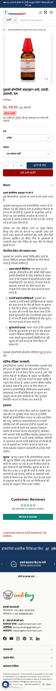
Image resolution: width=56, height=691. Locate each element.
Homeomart (15, 674)
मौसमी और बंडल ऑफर (15, 549)
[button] (45, 12)
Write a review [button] (28, 517)
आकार (6, 147)
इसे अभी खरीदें (28, 173)
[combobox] (28, 20)
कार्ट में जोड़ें (39, 165)
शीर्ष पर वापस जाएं (26, 576)
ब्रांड (4, 131)
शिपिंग (18, 118)
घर (4, 30)
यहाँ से (42, 352)
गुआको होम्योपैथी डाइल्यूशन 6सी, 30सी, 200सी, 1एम (27, 30)
